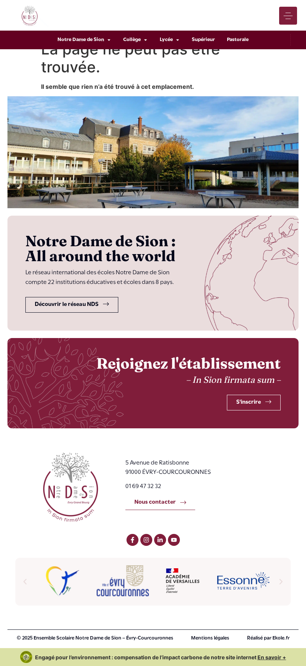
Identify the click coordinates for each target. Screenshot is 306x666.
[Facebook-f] (132, 540)
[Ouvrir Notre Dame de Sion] (109, 40)
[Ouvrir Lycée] (177, 40)
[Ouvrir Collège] (145, 40)
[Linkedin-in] (160, 540)
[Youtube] (174, 540)
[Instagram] (146, 540)
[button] (25, 581)
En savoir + (271, 657)
